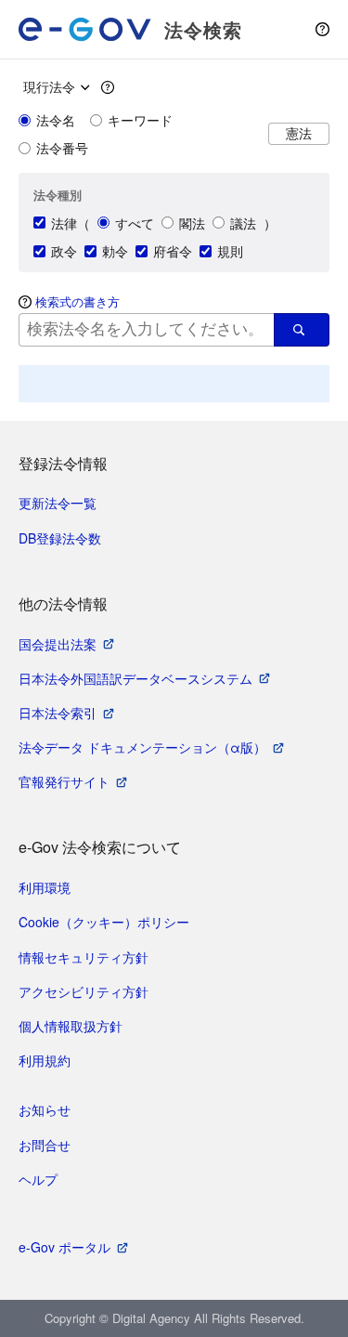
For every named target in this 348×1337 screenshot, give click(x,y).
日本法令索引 (58, 712)
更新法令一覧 (58, 502)
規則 (230, 251)
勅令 (115, 251)
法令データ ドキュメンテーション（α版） (142, 747)
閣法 (192, 223)
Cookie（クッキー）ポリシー (104, 921)
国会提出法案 (58, 644)
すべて (134, 223)
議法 (243, 223)
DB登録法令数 (60, 538)
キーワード (140, 120)
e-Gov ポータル (64, 1247)
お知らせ (45, 1109)
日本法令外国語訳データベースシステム (135, 678)
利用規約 (45, 1060)
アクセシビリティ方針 (83, 991)
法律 (64, 223)
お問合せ (45, 1144)
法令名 (55, 120)
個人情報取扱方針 (70, 1025)
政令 (64, 251)
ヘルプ (38, 1179)
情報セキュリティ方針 (83, 957)
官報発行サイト (64, 781)
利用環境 (45, 887)
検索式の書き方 (77, 301)
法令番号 (62, 147)
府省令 (172, 251)
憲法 (299, 133)
